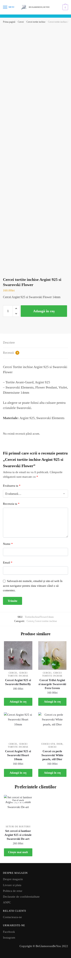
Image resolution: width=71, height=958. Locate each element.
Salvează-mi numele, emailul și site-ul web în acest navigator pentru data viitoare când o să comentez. (33, 585)
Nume (8, 543)
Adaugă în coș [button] (18, 701)
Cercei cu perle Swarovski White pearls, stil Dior (52, 755)
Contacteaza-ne (12, 917)
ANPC (7, 902)
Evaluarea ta (12, 485)
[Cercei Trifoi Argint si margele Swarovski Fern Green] (52, 655)
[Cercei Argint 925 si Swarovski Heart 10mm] (18, 726)
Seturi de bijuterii (18, 826)
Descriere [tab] (9, 342)
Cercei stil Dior (51, 744)
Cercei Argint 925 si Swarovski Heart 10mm (18, 755)
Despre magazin (13, 879)
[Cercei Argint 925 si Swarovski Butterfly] (18, 655)
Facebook (9, 931)
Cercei (21, 21)
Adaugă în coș (44, 311)
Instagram (9, 937)
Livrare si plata (12, 885)
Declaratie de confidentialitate (21, 896)
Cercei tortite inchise (35, 21)
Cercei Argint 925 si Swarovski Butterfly (18, 682)
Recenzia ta (11, 503)
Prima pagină (9, 21)
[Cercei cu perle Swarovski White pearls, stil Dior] (52, 726)
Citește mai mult (18, 852)
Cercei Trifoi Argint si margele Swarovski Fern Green (52, 684)
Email (7, 562)
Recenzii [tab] (10, 352)
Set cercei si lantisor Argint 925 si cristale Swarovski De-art (18, 834)
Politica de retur (12, 890)
